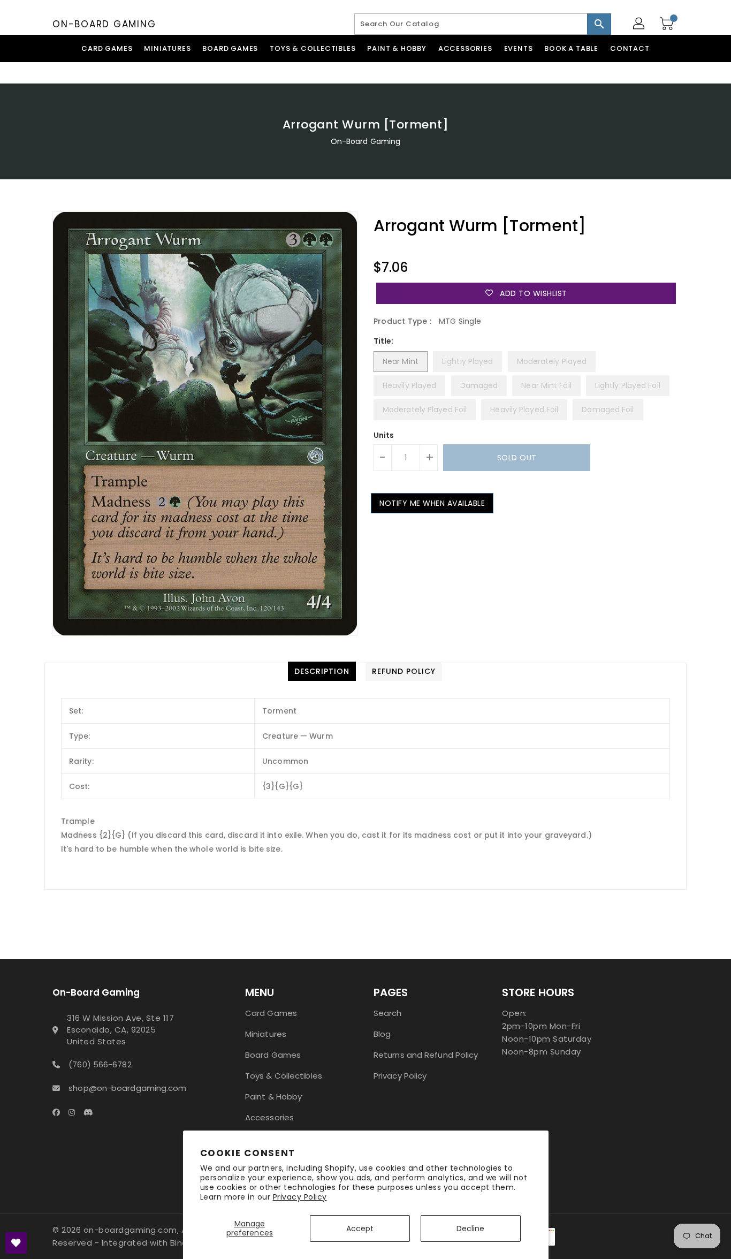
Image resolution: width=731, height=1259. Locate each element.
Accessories (269, 1117)
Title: (384, 341)
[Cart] (668, 24)
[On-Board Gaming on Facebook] (59, 1111)
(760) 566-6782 (99, 1064)
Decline (470, 1228)
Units (384, 435)
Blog (382, 1034)
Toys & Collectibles (283, 1075)
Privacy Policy (300, 1197)
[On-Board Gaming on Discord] (91, 1111)
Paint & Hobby (273, 1096)
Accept (360, 1228)
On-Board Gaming (104, 24)
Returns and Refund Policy (426, 1054)
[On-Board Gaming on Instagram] (74, 1111)
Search (388, 1013)
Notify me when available (432, 503)
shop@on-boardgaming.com (127, 1088)
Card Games (271, 1013)
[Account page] (639, 24)
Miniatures (265, 1034)
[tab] (322, 671)
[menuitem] (106, 48)
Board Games (273, 1054)
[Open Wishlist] (16, 1243)
